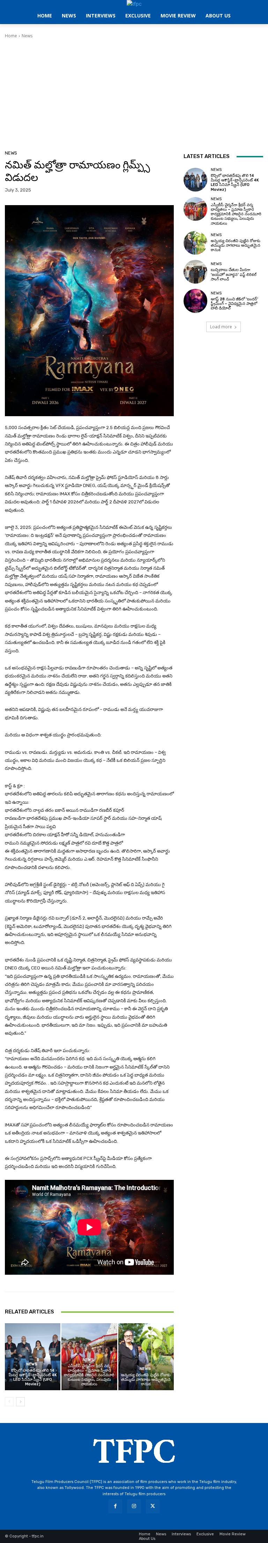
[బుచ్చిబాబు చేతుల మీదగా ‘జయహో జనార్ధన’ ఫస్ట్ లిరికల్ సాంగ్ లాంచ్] (195, 272)
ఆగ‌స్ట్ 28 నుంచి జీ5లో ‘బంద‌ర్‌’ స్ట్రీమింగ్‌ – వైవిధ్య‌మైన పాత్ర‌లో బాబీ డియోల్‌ (234, 303)
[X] (152, 1506)
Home (11, 36)
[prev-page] (9, 1401)
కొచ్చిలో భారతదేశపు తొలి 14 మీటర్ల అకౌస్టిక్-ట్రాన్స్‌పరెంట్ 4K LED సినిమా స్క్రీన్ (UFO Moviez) (33, 1377)
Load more (221, 327)
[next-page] (20, 1401)
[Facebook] (115, 1506)
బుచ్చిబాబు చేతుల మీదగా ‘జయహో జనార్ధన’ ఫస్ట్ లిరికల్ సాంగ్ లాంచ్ (233, 274)
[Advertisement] (134, 91)
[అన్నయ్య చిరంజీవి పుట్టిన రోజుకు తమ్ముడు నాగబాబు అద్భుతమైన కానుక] (146, 1356)
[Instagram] (134, 1506)
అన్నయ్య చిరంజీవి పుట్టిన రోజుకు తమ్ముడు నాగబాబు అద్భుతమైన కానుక (146, 1379)
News (27, 36)
